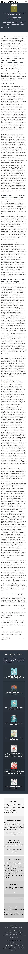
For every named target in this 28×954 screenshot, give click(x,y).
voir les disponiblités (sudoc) (11, 872)
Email (14, 892)
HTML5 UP (15, 950)
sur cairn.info (13, 868)
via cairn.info (14, 851)
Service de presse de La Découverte (14, 914)
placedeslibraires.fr (8, 865)
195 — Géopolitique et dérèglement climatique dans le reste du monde (14, 754)
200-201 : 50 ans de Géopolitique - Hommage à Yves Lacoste (14, 677)
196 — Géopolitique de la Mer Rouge (14, 738)
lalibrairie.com (17, 863)
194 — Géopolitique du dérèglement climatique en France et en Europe (14, 771)
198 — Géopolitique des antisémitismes (14, 708)
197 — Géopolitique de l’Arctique (14, 723)
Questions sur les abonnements (13, 912)
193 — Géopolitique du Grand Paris (14, 787)
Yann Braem (6, 27)
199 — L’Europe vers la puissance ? (14, 693)
